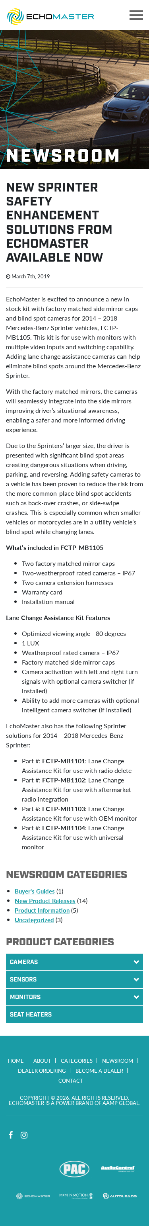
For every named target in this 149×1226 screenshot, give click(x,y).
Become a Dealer (99, 1070)
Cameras (24, 962)
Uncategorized (34, 919)
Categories (77, 1060)
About (42, 1060)
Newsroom (117, 1060)
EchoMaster (33, 1196)
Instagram (23, 1135)
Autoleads (120, 1196)
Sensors (23, 980)
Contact (70, 1080)
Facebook (10, 1135)
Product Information (42, 910)
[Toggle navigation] (136, 15)
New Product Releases (45, 900)
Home (16, 1060)
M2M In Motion (76, 1196)
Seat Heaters (31, 1015)
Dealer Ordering (42, 1070)
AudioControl (118, 1169)
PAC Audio (74, 1169)
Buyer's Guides (35, 891)
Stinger (31, 1169)
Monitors (25, 997)
